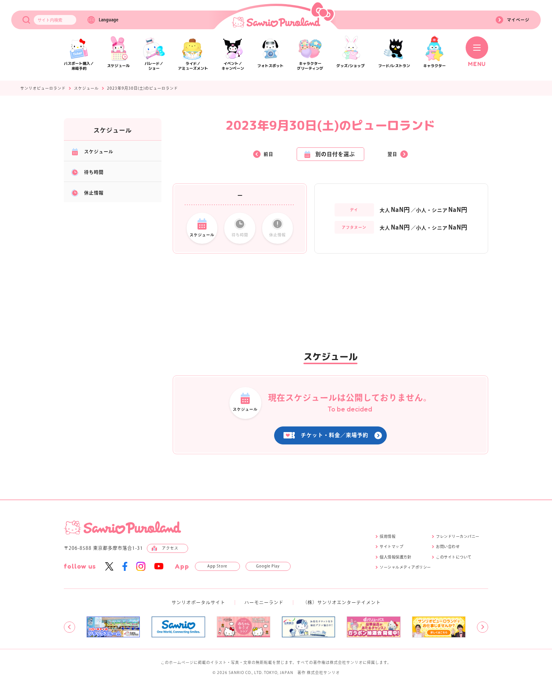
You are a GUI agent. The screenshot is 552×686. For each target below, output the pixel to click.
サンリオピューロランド (43, 88)
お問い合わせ (448, 546)
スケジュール (86, 88)
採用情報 (387, 536)
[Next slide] (482, 627)
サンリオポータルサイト (198, 602)
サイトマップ (391, 546)
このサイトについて (454, 557)
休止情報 (94, 193)
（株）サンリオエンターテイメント (342, 602)
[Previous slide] (69, 627)
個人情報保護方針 (395, 557)
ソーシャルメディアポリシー (405, 567)
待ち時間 (94, 172)
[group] (113, 626)
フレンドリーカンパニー (458, 536)
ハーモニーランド (264, 602)
